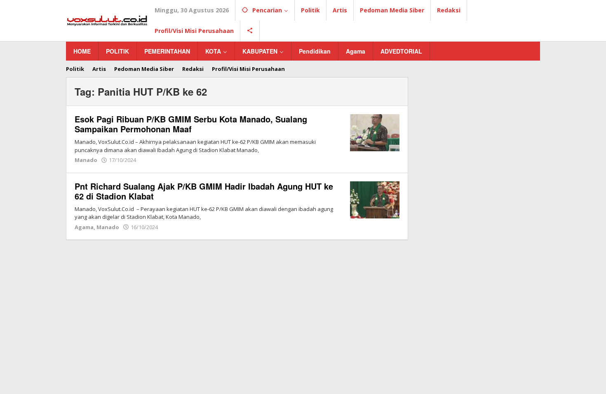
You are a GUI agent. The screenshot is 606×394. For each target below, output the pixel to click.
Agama (84, 227)
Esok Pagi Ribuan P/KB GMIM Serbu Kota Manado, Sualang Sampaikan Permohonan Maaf (191, 124)
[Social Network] (250, 31)
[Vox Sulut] (107, 20)
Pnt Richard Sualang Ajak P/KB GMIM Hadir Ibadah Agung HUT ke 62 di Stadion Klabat (204, 191)
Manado (86, 160)
